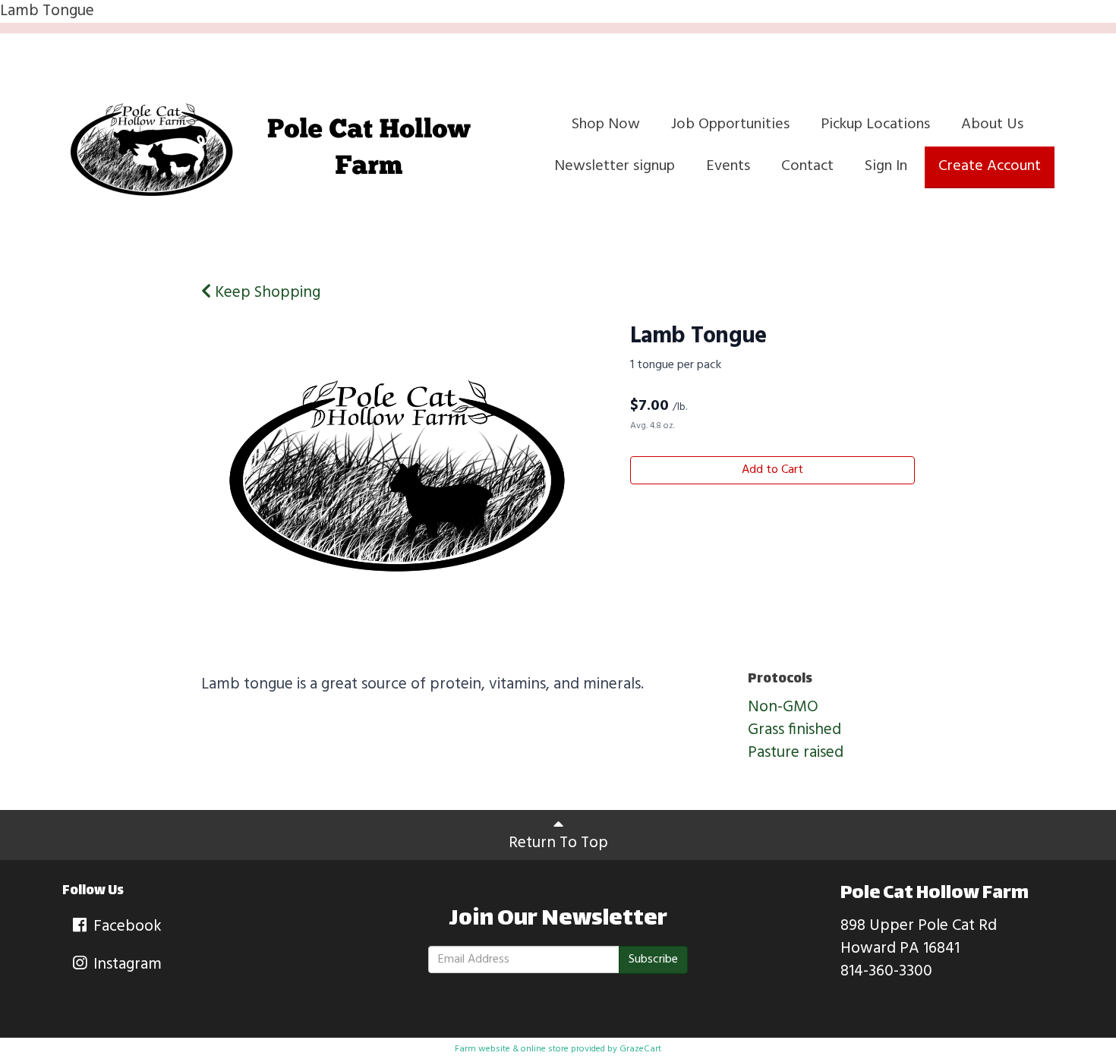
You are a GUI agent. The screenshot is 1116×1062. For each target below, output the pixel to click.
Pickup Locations (875, 124)
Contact (807, 166)
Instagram (126, 964)
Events (728, 166)
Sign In (886, 166)
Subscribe (653, 959)
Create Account (989, 166)
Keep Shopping (265, 292)
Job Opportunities (730, 124)
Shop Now (606, 124)
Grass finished (794, 729)
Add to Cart (772, 470)
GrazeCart (640, 1049)
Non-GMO (783, 707)
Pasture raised (795, 752)
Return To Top (558, 843)
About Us (992, 124)
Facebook (126, 926)
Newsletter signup (614, 166)
